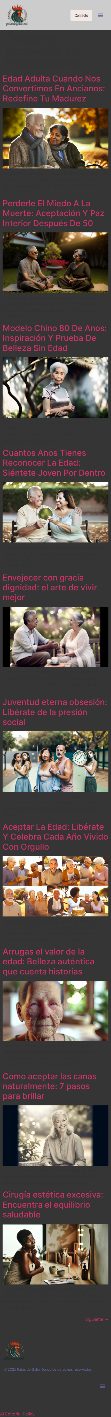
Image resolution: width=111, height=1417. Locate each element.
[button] (100, 15)
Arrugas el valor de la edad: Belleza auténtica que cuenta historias (48, 961)
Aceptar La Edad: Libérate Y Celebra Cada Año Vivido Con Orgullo (55, 837)
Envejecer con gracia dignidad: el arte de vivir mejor (50, 587)
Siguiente (96, 1319)
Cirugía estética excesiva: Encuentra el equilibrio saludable (53, 1205)
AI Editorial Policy (17, 1413)
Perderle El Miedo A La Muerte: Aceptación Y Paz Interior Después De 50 (54, 213)
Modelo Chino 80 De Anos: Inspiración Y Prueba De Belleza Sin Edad (55, 338)
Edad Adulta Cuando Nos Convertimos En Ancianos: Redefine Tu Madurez (54, 89)
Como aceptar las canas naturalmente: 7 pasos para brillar (50, 1086)
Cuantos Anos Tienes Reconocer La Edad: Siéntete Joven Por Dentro (54, 463)
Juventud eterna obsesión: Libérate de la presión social (55, 712)
